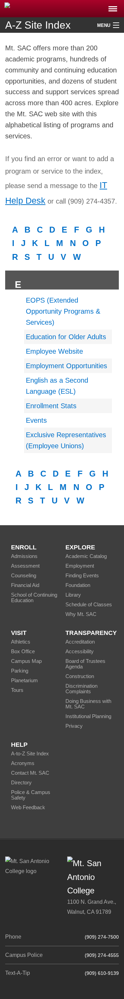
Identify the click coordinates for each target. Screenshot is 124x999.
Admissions (24, 556)
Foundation (77, 585)
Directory (21, 782)
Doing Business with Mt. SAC (88, 703)
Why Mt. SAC (80, 614)
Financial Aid (25, 585)
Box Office (23, 651)
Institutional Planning (88, 716)
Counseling (23, 575)
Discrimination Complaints (81, 688)
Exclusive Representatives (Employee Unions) (66, 440)
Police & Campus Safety (30, 795)
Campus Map (26, 661)
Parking (19, 671)
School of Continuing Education (34, 597)
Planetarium (24, 680)
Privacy (74, 726)
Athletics (20, 642)
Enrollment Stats (51, 406)
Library (73, 595)
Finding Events (82, 575)
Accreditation (80, 642)
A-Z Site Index (38, 25)
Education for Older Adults (66, 337)
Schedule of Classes (88, 604)
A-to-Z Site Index (30, 753)
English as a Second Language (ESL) (57, 385)
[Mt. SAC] (62, 8)
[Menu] (112, 6)
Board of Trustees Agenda (85, 663)
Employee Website (54, 351)
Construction (79, 676)
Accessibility (79, 651)
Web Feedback (28, 807)
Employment (79, 566)
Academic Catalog (86, 556)
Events (36, 420)
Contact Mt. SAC (30, 773)
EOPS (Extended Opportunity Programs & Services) (63, 311)
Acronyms (22, 763)
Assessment (25, 566)
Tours (17, 690)
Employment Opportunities (66, 366)
